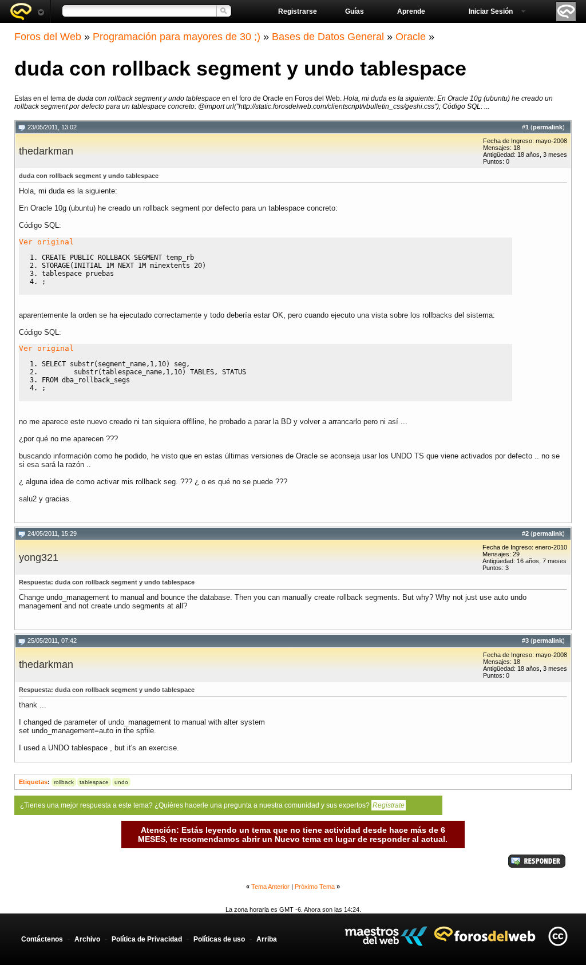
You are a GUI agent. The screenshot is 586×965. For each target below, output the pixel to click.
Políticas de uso (219, 939)
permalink (548, 127)
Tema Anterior (270, 886)
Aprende (411, 11)
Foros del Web (47, 36)
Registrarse (297, 11)
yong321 (38, 557)
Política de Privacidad (147, 939)
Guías (354, 11)
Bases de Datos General (328, 36)
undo (121, 782)
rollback (64, 782)
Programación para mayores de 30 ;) (176, 36)
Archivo (87, 939)
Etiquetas (33, 781)
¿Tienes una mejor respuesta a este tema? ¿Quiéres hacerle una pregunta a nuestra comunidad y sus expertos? (212, 805)
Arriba (266, 939)
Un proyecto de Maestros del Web (386, 936)
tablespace (94, 782)
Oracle (410, 36)
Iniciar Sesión (491, 11)
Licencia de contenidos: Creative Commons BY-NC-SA (558, 936)
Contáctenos (42, 939)
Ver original (46, 242)
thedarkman (46, 151)
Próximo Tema (315, 886)
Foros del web (27, 11)
